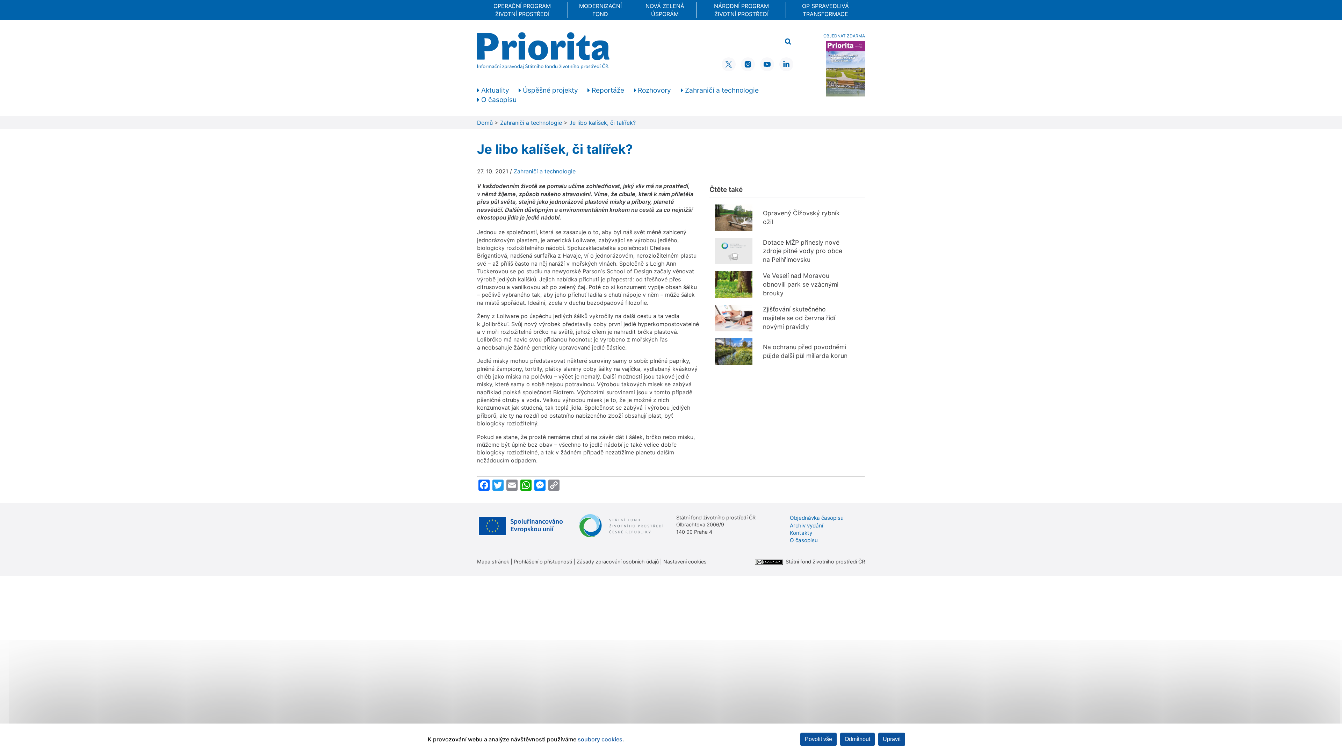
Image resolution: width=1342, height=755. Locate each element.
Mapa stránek (493, 562)
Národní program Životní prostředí (741, 9)
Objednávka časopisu (817, 518)
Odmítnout (857, 739)
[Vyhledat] (788, 42)
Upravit (892, 739)
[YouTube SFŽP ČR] (767, 64)
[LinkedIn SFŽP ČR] (786, 64)
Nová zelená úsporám (664, 9)
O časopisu (804, 540)
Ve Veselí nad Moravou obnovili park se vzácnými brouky (800, 284)
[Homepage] (543, 50)
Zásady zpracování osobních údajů (618, 562)
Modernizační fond (600, 9)
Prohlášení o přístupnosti (543, 562)
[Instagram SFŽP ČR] (748, 64)
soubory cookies (600, 739)
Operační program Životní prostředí (522, 9)
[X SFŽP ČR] (729, 64)
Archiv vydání (806, 525)
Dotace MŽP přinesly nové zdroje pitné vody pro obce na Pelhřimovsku (802, 251)
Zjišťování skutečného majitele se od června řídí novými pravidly (799, 317)
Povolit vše (818, 739)
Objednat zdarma (844, 35)
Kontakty (801, 533)
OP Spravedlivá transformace (825, 9)
